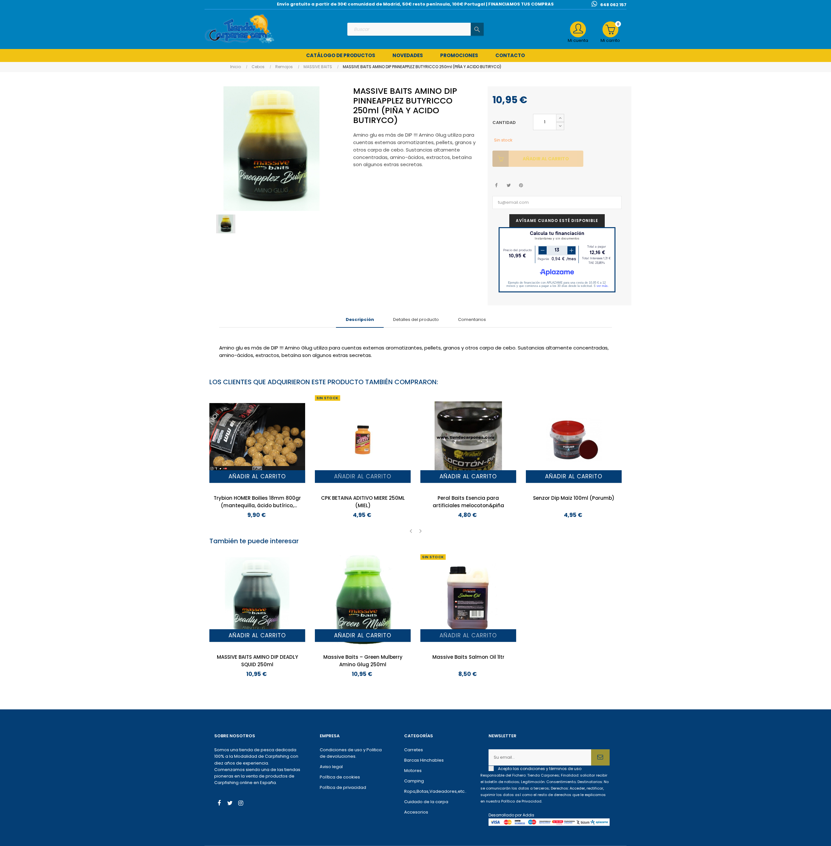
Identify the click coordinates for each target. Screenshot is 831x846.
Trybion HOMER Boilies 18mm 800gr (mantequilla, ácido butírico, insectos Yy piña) (257, 502)
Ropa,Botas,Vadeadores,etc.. (435, 791)
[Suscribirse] (600, 757)
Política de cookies (340, 777)
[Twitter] (230, 804)
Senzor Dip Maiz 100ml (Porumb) (573, 498)
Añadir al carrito (546, 158)
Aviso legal (331, 767)
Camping (414, 781)
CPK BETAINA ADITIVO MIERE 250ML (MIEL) (363, 502)
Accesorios (416, 812)
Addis (528, 815)
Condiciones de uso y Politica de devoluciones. (351, 753)
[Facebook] (219, 804)
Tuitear (509, 185)
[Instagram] (240, 804)
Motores (413, 770)
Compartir (496, 185)
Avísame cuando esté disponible (557, 220)
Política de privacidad (343, 787)
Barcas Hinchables (424, 760)
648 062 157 (613, 5)
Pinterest (521, 185)
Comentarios (472, 319)
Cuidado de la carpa (426, 802)
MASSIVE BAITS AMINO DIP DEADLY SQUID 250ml (257, 661)
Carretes (413, 750)
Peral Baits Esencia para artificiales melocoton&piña (468, 502)
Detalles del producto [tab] (416, 319)
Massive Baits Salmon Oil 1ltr (468, 657)
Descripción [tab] (360, 319)
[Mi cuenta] (578, 29)
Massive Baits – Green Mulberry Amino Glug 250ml (363, 661)
